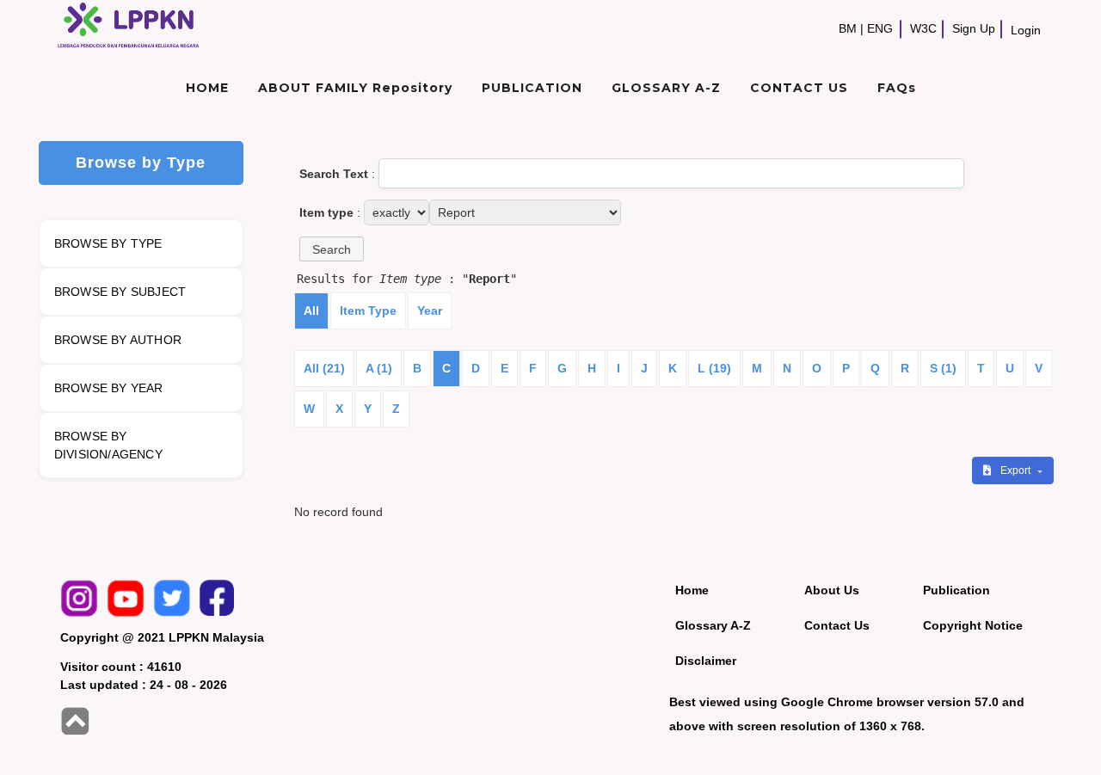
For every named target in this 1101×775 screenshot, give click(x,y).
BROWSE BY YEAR (108, 388)
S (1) (943, 368)
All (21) (324, 368)
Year (429, 310)
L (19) (714, 368)
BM (848, 28)
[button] (331, 249)
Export (1016, 470)
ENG (880, 28)
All (311, 310)
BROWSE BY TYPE (108, 243)
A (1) (379, 368)
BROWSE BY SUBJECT (120, 291)
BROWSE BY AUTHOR (117, 340)
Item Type (368, 310)
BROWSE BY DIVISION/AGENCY (108, 445)
